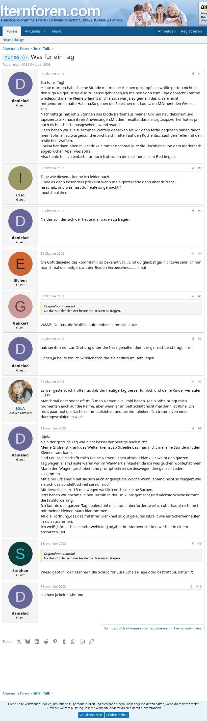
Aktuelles (33, 31)
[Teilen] (193, 74)
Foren (11, 31)
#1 (200, 74)
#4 (200, 253)
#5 (200, 296)
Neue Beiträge (13, 39)
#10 (199, 586)
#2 (200, 168)
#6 (200, 339)
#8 (200, 428)
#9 (200, 543)
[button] (44, 31)
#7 (200, 382)
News (57, 31)
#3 (200, 211)
